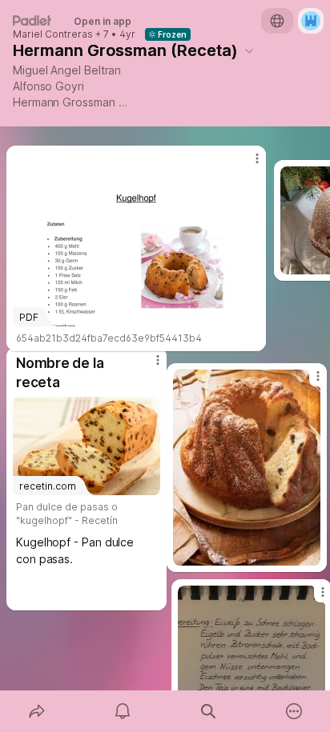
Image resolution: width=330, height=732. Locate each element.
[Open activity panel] (122, 711)
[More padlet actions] (293, 711)
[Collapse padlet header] (249, 50)
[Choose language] (277, 21)
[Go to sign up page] (311, 21)
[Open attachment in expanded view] (246, 468)
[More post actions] (307, 382)
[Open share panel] (36, 711)
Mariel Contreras (53, 34)
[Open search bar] (208, 711)
